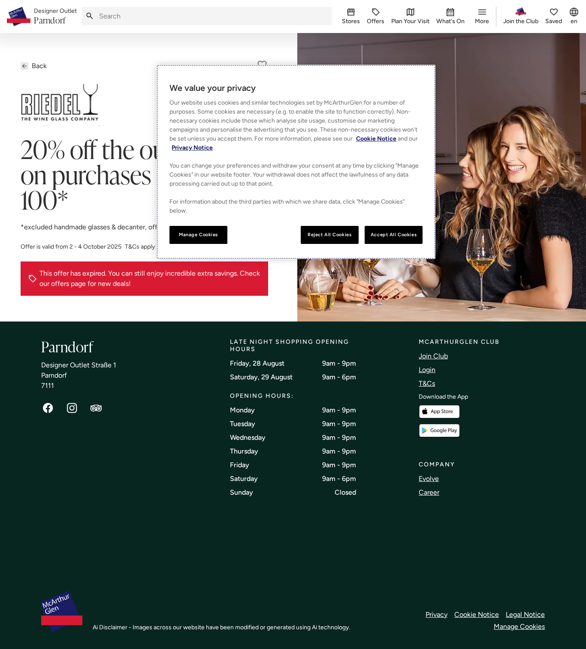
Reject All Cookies (329, 234)
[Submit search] (89, 16)
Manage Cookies (519, 626)
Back (39, 66)
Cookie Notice (476, 614)
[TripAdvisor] (96, 408)
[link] (55, 16)
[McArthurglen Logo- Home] (18, 16)
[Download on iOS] (439, 412)
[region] (296, 162)
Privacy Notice (192, 147)
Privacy (436, 614)
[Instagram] (72, 408)
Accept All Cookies (394, 234)
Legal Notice (525, 614)
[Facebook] (48, 408)
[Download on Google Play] (439, 431)
